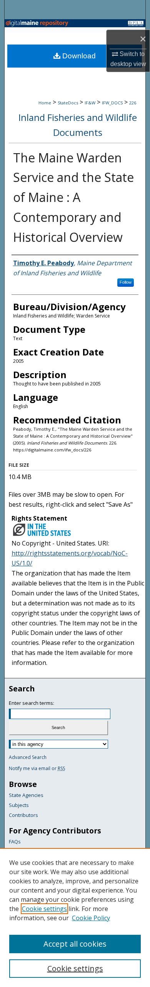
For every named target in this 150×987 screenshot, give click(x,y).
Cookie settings (44, 908)
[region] (75, 917)
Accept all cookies (75, 944)
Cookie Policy (91, 918)
